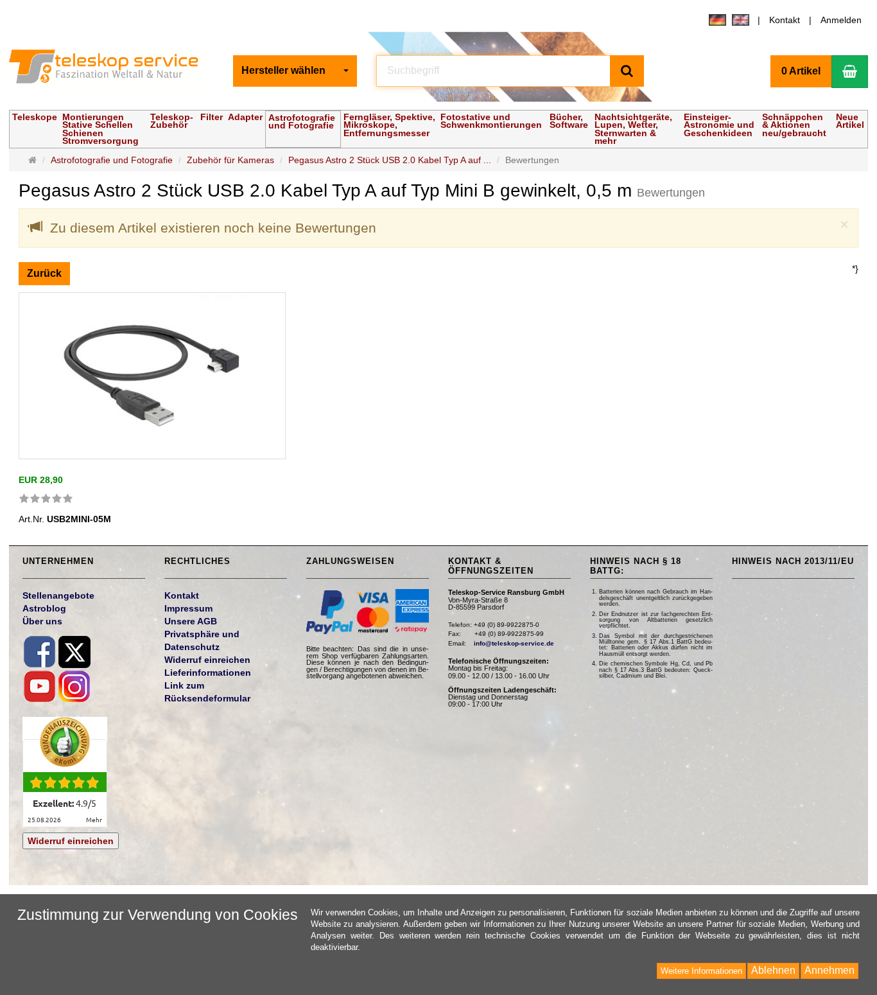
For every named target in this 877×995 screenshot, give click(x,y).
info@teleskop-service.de (514, 643)
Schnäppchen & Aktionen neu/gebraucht (794, 125)
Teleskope (34, 117)
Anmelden (841, 20)
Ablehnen (773, 970)
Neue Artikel (850, 121)
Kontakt (784, 20)
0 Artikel (801, 71)
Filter (211, 117)
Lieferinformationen (207, 672)
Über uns (42, 621)
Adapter (245, 117)
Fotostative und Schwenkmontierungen (491, 121)
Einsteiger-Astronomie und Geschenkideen (719, 125)
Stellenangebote (58, 595)
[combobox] (295, 71)
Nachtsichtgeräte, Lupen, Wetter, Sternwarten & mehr (633, 129)
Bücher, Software (569, 121)
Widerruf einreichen (71, 841)
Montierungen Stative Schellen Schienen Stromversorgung (100, 129)
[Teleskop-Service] (112, 69)
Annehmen (829, 970)
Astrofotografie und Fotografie (301, 121)
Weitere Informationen (701, 971)
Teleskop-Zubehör (171, 121)
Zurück (44, 273)
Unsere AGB (190, 621)
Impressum (188, 608)
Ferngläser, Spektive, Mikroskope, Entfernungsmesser (389, 125)
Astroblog (44, 608)
